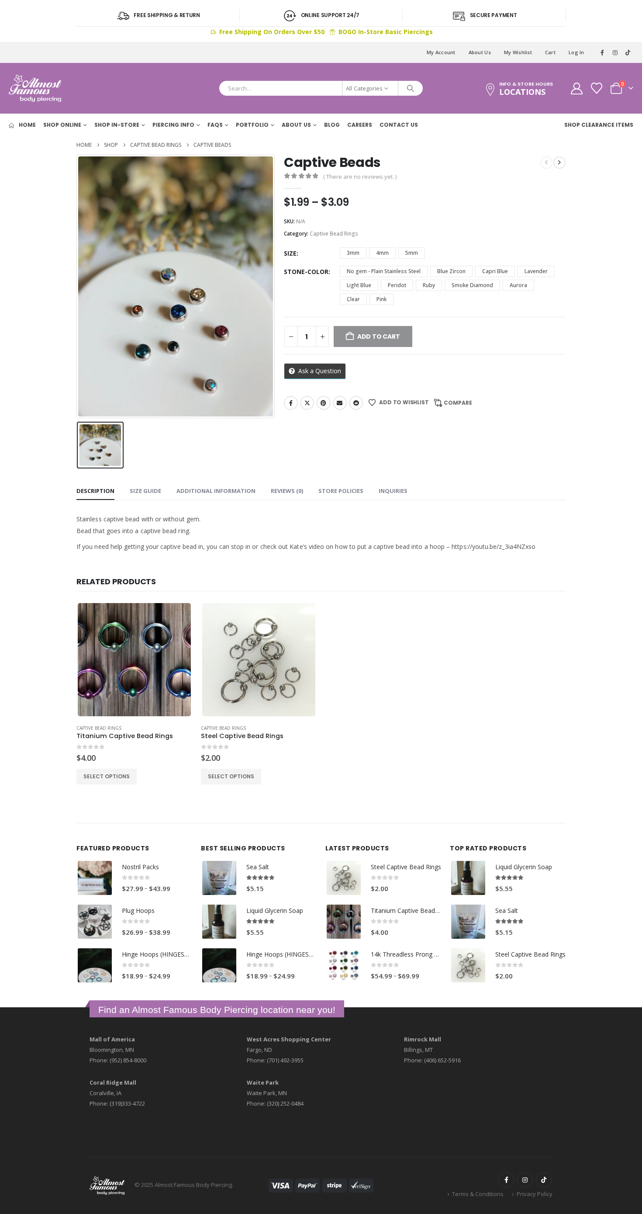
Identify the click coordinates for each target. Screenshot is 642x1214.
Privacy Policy (534, 1194)
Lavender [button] (536, 271)
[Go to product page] (134, 659)
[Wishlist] (597, 88)
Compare (458, 402)
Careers (359, 124)
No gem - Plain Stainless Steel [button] (384, 271)
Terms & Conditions (478, 1194)
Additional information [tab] (215, 491)
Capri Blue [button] (495, 271)
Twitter (307, 403)
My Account (441, 52)
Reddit (356, 403)
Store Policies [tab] (340, 491)
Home (26, 124)
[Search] (410, 88)
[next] (559, 162)
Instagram (525, 1180)
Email (340, 403)
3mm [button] (353, 253)
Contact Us (399, 124)
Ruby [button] (429, 285)
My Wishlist (518, 52)
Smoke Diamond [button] (472, 285)
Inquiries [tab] (393, 491)
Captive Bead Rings (334, 233)
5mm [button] (411, 253)
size (290, 253)
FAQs (215, 124)
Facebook (291, 403)
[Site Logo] (35, 88)
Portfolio (252, 124)
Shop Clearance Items (598, 124)
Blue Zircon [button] (451, 271)
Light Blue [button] (359, 285)
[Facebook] (602, 52)
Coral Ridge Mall (113, 1082)
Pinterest (324, 403)
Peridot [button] (397, 285)
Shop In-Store (116, 124)
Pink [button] (381, 299)
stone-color (306, 271)
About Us (480, 52)
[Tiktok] (627, 52)
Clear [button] (353, 299)
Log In (576, 52)
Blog (332, 124)
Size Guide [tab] (145, 491)
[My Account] (576, 88)
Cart (550, 52)
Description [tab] (95, 491)
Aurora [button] (518, 285)
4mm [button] (382, 253)
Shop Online (62, 124)
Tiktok (544, 1180)
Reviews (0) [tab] (287, 491)
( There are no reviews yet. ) (360, 176)
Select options (106, 776)
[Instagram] (615, 52)
